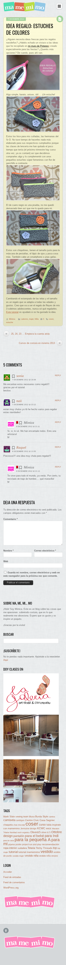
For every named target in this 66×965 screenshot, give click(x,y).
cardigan (20, 820)
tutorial (13, 852)
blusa (31, 816)
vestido (47, 851)
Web (5, 561)
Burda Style (41, 816)
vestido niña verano (48, 856)
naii (19, 401)
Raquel (21, 447)
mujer (31, 319)
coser (51, 319)
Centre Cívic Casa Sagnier (40, 820)
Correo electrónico (45, 550)
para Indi (51, 836)
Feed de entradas (12, 877)
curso (42, 824)
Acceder (7, 872)
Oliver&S (35, 832)
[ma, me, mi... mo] (29, 907)
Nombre (8, 550)
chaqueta (8, 824)
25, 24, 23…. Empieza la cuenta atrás (27, 333)
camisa (52, 817)
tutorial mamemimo (29, 852)
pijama (11, 844)
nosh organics (23, 832)
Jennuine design (28, 828)
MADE (48, 828)
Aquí (5, 660)
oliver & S (46, 832)
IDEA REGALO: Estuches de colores (29, 29)
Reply (58, 375)
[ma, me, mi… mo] (25, 9)
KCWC (41, 828)
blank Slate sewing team (15, 816)
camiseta (9, 820)
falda (48, 824)
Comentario (10, 519)
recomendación (50, 844)
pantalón (18, 835)
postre (18, 844)
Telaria (31, 847)
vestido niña (31, 855)
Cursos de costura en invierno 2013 (40, 343)
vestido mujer (18, 856)
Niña (37, 319)
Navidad (13, 832)
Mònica (12, 319)
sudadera (22, 848)
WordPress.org (10, 887)
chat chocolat (19, 825)
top (55, 847)
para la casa (8, 840)
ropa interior (10, 848)
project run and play (31, 844)
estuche (9, 322)
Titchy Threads (44, 848)
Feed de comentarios (14, 882)
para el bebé (34, 836)
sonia (20, 376)
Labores (24, 319)
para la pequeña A (33, 839)
